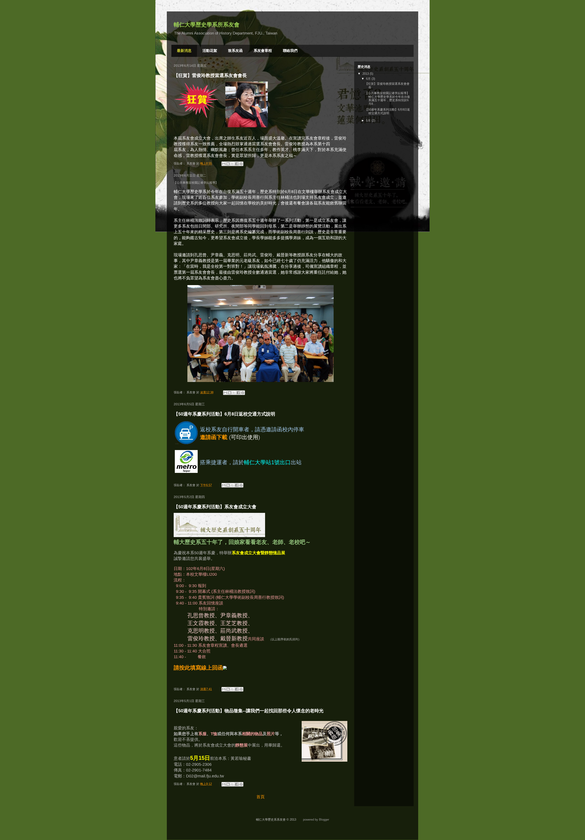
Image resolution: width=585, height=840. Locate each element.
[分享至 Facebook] (236, 164)
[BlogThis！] (228, 164)
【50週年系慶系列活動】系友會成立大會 (215, 506)
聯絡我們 (290, 51)
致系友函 (235, 51)
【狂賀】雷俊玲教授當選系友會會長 (210, 75)
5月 (369, 120)
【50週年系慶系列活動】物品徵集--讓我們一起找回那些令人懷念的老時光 (249, 710)
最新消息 (184, 51)
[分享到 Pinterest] (241, 164)
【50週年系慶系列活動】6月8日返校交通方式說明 (224, 413)
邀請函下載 (213, 437)
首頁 (260, 797)
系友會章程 (263, 51)
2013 (366, 73)
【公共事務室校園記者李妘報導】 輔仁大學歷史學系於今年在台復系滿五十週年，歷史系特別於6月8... (387, 98)
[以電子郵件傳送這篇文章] (223, 164)
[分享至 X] (232, 164)
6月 (369, 78)
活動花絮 (209, 51)
